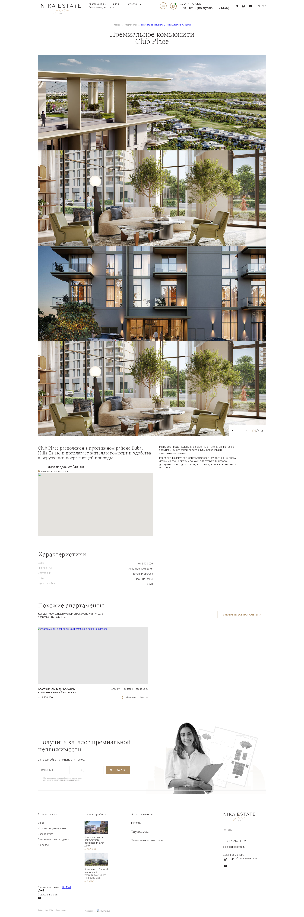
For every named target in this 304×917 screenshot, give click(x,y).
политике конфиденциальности (68, 188)
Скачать (118, 178)
